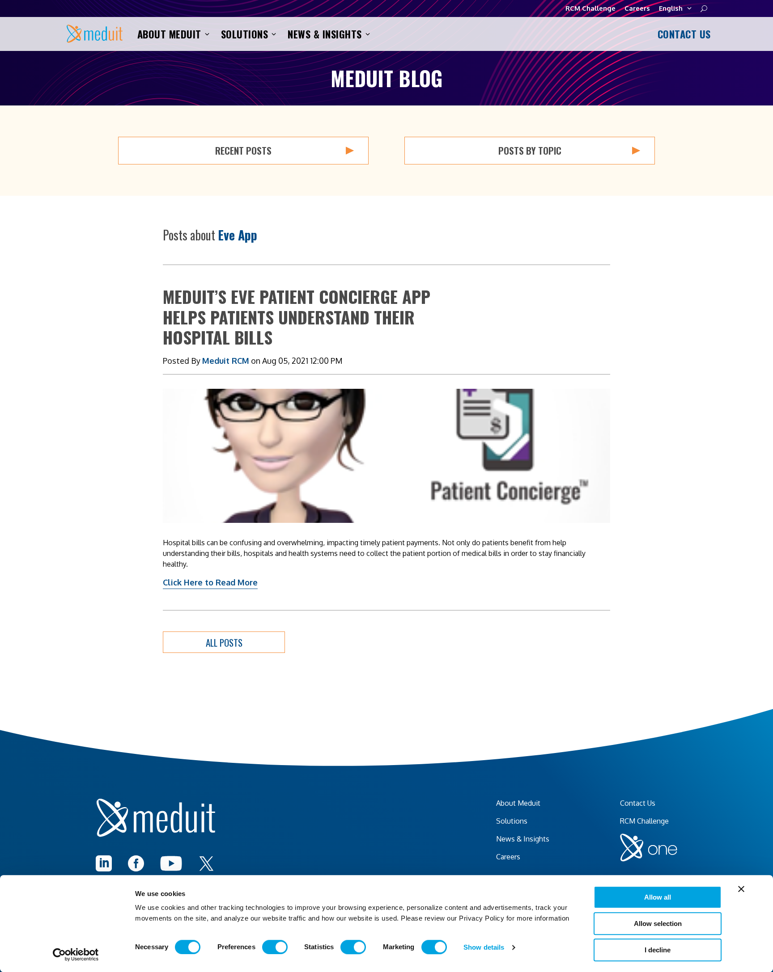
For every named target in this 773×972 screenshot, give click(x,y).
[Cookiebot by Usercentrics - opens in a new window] (76, 954)
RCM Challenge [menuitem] (644, 820)
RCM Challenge (590, 8)
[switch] (275, 947)
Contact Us (683, 34)
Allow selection (658, 923)
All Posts (224, 642)
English (671, 8)
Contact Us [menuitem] (637, 803)
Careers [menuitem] (508, 856)
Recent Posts (243, 150)
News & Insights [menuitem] (522, 838)
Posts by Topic (529, 150)
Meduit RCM (225, 361)
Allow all (657, 897)
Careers (637, 8)
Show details (483, 947)
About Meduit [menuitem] (518, 803)
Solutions (244, 34)
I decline (658, 950)
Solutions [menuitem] (511, 820)
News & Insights (325, 34)
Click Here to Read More (210, 582)
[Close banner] (741, 889)
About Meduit (169, 34)
